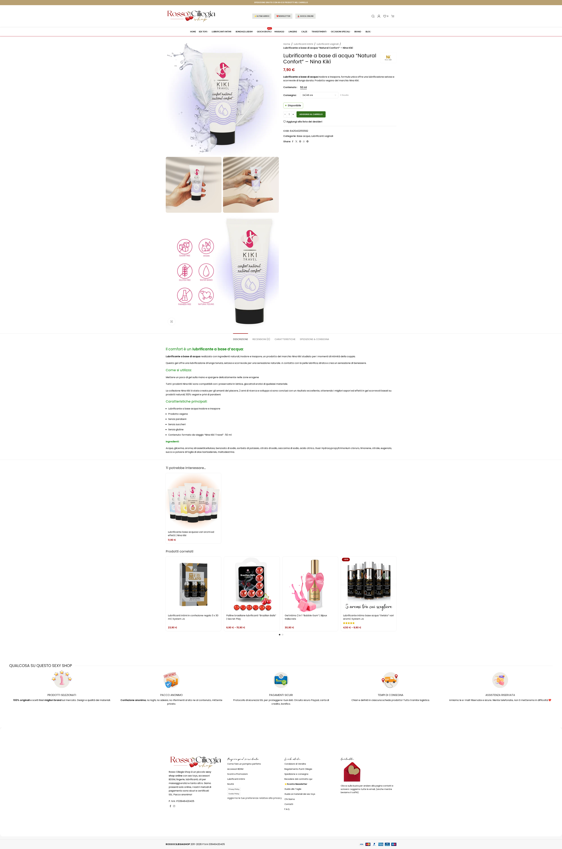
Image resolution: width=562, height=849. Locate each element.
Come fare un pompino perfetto (244, 763)
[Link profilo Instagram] (174, 806)
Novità (230, 784)
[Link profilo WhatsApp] (304, 141)
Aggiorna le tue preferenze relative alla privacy (254, 798)
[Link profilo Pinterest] (300, 141)
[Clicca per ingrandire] (171, 321)
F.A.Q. (287, 809)
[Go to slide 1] (279, 634)
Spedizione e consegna (296, 774)
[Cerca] (373, 16)
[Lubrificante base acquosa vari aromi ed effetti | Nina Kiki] (193, 501)
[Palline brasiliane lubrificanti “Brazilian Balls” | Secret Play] (252, 584)
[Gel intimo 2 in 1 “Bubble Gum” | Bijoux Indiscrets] (310, 584)
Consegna (289, 95)
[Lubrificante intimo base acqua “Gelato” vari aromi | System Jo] (368, 584)
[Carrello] (393, 16)
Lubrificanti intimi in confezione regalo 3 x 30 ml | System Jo (193, 617)
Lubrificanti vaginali (328, 44)
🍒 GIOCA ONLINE (305, 16)
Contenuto (289, 87)
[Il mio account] (379, 16)
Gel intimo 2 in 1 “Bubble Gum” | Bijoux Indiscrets (306, 617)
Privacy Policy (233, 789)
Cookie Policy (233, 794)
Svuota (345, 95)
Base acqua (303, 136)
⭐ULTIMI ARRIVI (261, 16)
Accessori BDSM (235, 769)
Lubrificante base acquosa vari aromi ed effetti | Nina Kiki (191, 533)
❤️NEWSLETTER (283, 16)
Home (286, 44)
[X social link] (296, 141)
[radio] (303, 87)
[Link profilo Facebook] (292, 141)
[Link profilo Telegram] (307, 141)
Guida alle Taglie (292, 789)
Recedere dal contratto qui (298, 779)
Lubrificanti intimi (303, 44)
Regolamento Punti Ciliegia (298, 769)
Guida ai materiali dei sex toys (299, 794)
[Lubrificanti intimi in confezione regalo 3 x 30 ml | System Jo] (193, 584)
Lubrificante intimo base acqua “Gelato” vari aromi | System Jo (368, 617)
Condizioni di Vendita (295, 763)
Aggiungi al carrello (311, 114)
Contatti (288, 804)
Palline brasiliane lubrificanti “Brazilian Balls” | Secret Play (251, 617)
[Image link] (196, 762)
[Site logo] (191, 16)
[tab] (240, 337)
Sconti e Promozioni (237, 774)
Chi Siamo (289, 799)
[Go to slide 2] (282, 634)
